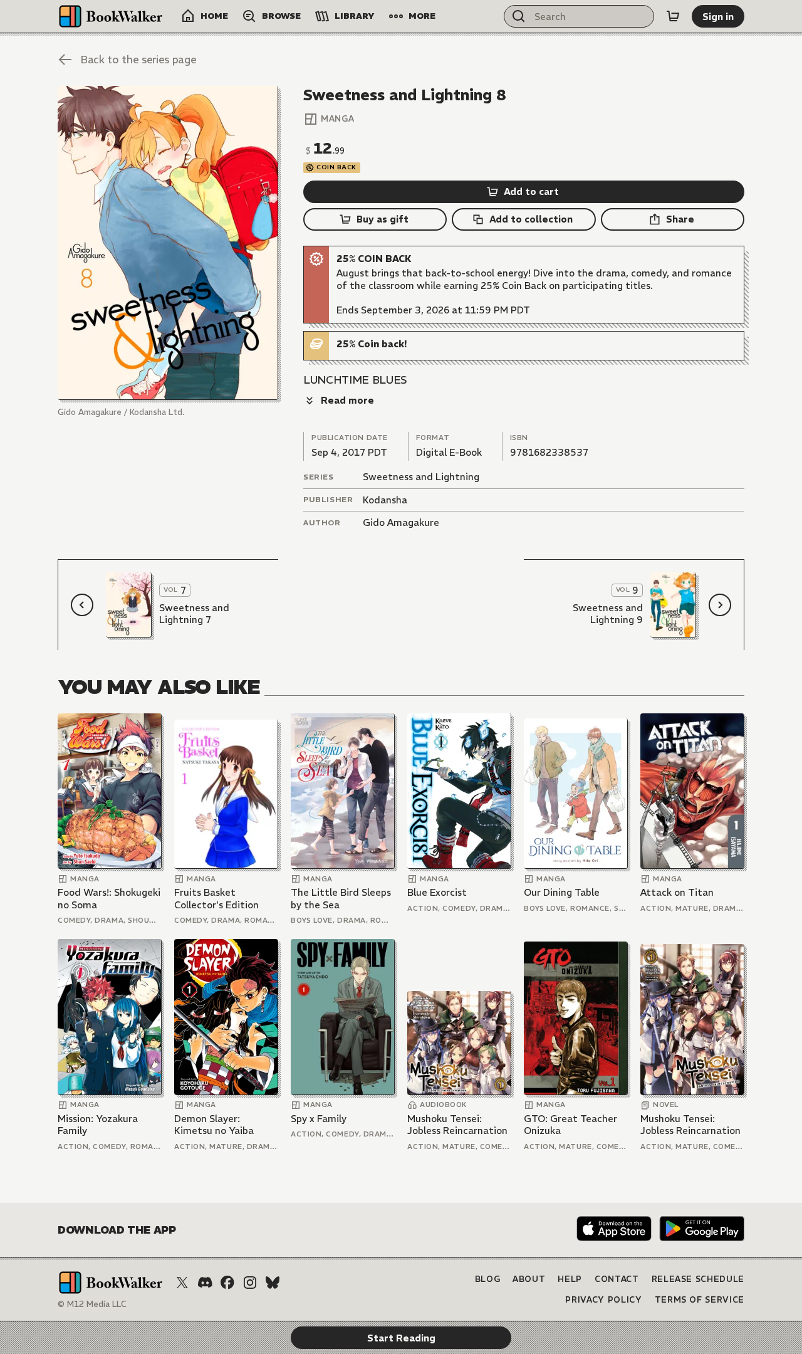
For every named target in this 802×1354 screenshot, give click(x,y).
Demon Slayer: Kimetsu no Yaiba (214, 1125)
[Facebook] (227, 1282)
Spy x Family (318, 1119)
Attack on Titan (677, 892)
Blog (488, 1279)
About (529, 1279)
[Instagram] (250, 1282)
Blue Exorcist (437, 892)
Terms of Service (699, 1300)
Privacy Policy (603, 1300)
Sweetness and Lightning (421, 477)
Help (570, 1279)
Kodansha (385, 500)
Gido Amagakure (401, 522)
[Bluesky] (272, 1282)
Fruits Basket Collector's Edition (216, 898)
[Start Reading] (168, 243)
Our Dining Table (562, 892)
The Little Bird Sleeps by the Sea (341, 898)
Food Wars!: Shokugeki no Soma (109, 898)
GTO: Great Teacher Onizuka (570, 1125)
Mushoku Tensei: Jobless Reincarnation (457, 1125)
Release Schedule (698, 1279)
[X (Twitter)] (182, 1282)
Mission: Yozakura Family (98, 1125)
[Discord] (204, 1282)
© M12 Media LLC (92, 1304)
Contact (617, 1279)
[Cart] (673, 16)
